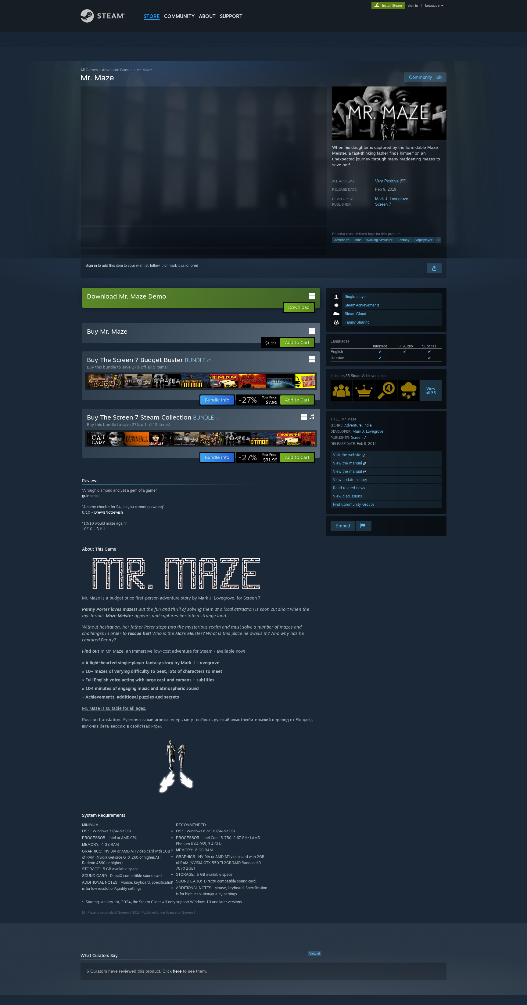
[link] (258, 400)
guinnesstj (90, 495)
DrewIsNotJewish (108, 512)
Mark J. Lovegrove (391, 198)
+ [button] (438, 240)
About (207, 16)
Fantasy (403, 240)
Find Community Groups (354, 504)
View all (314, 953)
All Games (89, 70)
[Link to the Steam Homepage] (103, 21)
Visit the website (348, 455)
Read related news (349, 488)
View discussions (347, 496)
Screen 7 (383, 204)
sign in (413, 5)
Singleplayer (423, 240)
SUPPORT (231, 16)
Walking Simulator (379, 240)
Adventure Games (117, 70)
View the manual (348, 463)
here (177, 971)
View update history (350, 479)
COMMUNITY (179, 16)
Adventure (342, 240)
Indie (357, 240)
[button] (297, 342)
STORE (152, 16)
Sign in (91, 265)
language (432, 5)
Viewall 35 (431, 390)
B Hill (100, 528)
